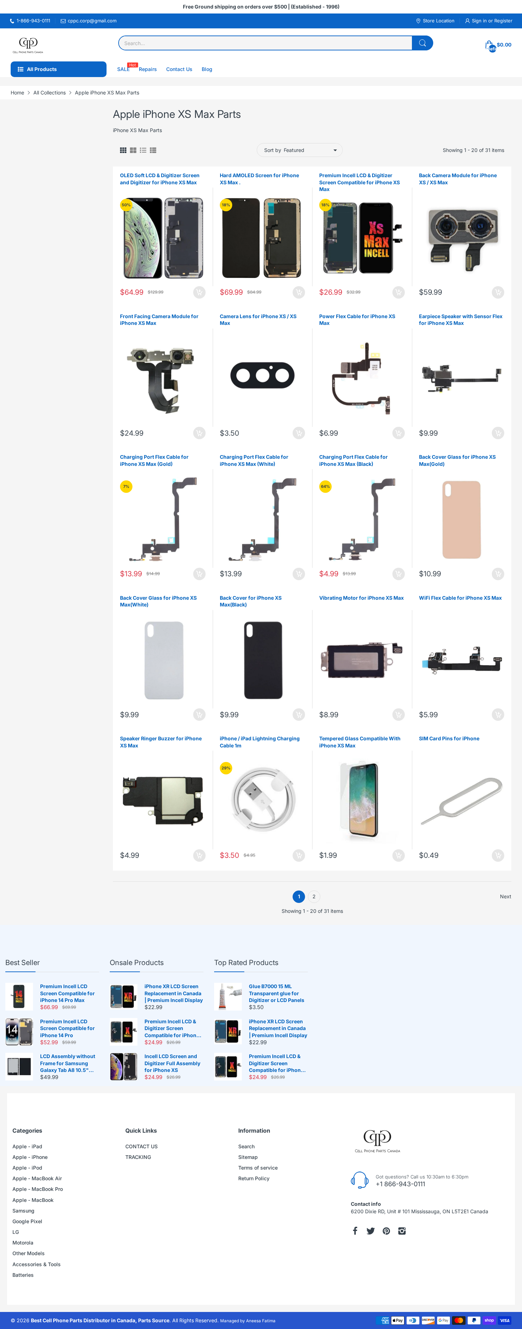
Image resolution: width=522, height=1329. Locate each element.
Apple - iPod (27, 1168)
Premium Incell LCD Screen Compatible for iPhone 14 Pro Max (67, 993)
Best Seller (22, 962)
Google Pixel (27, 1221)
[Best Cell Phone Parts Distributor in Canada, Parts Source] (28, 45)
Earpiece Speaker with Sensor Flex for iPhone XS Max (460, 319)
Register (503, 20)
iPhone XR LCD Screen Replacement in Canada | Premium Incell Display (174, 993)
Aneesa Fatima (261, 1320)
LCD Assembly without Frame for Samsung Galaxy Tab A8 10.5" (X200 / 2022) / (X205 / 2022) (67, 1063)
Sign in (480, 20)
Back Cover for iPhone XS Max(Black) (251, 601)
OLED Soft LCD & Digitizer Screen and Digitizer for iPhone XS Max (160, 178)
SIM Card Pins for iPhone (449, 738)
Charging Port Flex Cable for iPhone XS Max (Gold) (154, 460)
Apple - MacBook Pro (37, 1189)
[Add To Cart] (199, 292)
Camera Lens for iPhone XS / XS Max (258, 319)
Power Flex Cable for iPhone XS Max (357, 319)
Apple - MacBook (33, 1200)
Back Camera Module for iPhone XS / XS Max (458, 178)
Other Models (28, 1253)
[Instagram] (402, 1231)
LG (15, 1232)
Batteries (23, 1275)
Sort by (272, 150)
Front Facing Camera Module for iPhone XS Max (159, 319)
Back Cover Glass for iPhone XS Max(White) (158, 601)
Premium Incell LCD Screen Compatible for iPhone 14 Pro (67, 1028)
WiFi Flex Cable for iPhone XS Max (460, 598)
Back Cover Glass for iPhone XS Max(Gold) (457, 460)
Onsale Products (137, 962)
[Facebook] (355, 1231)
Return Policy (254, 1178)
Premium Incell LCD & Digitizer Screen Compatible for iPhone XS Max (359, 182)
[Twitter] (370, 1231)
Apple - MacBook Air (37, 1178)
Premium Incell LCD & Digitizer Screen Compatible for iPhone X (172, 1028)
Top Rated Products (246, 962)
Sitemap (248, 1157)
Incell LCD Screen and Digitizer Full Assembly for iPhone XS (172, 1063)
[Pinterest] (386, 1231)
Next (505, 896)
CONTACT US (141, 1146)
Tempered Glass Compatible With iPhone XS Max (360, 741)
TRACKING (138, 1157)
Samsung (23, 1211)
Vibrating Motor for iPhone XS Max (361, 598)
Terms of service (258, 1168)
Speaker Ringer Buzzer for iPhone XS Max (161, 741)
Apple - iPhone (30, 1157)
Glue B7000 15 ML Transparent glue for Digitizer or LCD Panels (276, 993)
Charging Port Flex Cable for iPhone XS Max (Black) (353, 460)
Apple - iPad (27, 1146)
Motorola (22, 1243)
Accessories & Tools (36, 1264)
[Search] (422, 43)
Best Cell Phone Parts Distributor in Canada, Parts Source (100, 1320)
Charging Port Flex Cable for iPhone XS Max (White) (254, 460)
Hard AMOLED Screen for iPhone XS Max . (259, 178)
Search (246, 1146)
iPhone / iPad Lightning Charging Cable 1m (260, 741)
